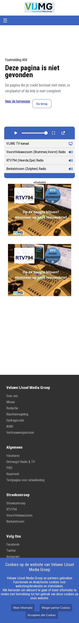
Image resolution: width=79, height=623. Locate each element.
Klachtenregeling (17, 414)
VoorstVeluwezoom (19, 515)
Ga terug (41, 103)
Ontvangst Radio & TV (20, 462)
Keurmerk (12, 474)
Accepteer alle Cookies (42, 615)
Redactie (12, 408)
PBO (9, 468)
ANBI (9, 426)
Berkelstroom (15, 522)
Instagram (12, 557)
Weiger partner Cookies (56, 607)
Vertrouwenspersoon (20, 433)
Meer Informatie (22, 607)
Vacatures (13, 456)
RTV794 (11, 509)
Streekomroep (15, 503)
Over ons (12, 396)
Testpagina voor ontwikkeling (25, 480)
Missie (10, 402)
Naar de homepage (17, 101)
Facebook (12, 544)
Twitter (11, 551)
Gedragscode (15, 420)
